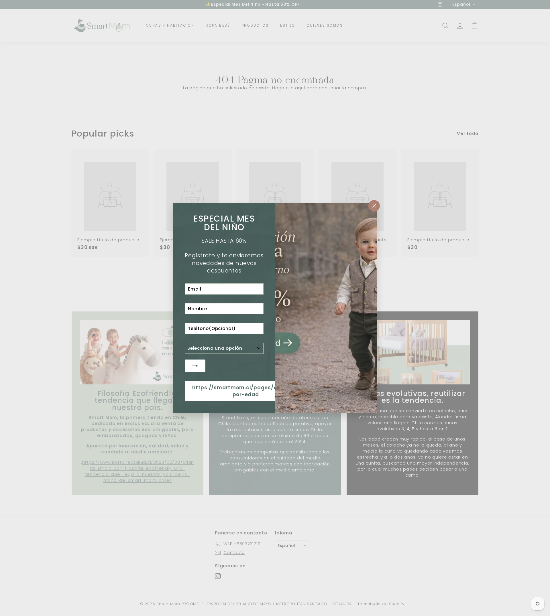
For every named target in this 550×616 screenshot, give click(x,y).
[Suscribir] (195, 366)
